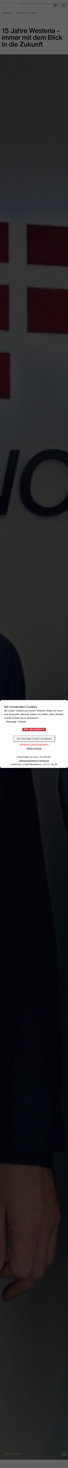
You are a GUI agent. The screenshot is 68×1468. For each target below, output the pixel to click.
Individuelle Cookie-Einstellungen (34, 744)
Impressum (44, 761)
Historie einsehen (34, 748)
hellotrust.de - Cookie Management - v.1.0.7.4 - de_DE (34, 764)
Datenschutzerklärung (28, 761)
